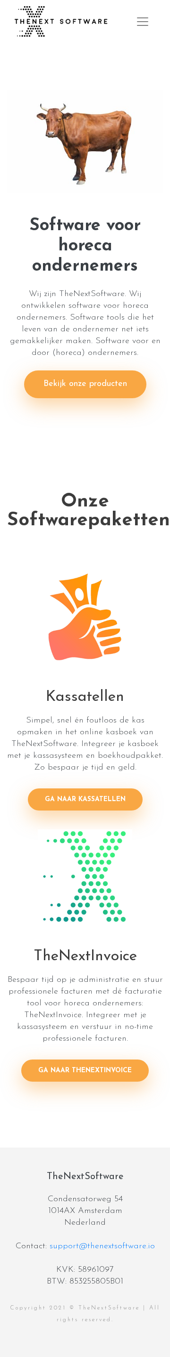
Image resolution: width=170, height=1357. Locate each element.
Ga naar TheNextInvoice (85, 1070)
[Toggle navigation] (142, 22)
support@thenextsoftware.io (102, 1246)
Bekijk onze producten (85, 384)
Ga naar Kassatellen (85, 799)
